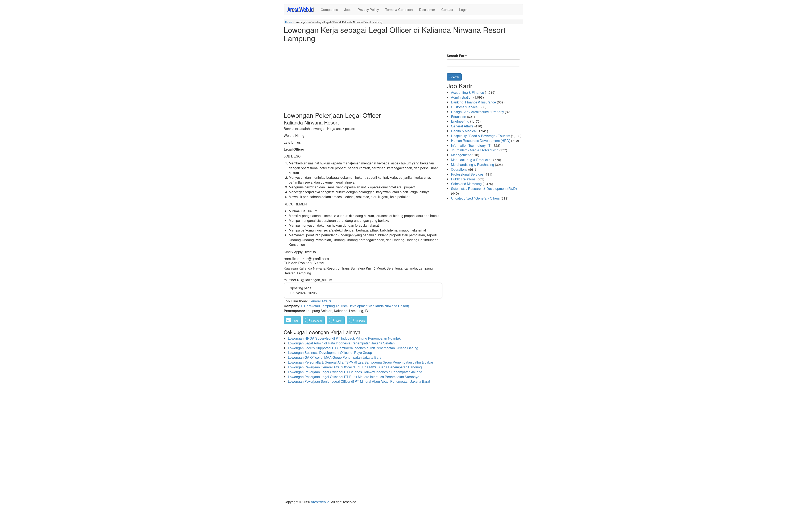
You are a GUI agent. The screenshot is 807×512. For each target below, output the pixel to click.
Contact (447, 9)
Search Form (457, 55)
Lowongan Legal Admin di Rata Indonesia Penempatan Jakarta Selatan (341, 343)
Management (461, 154)
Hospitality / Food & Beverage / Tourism (480, 135)
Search (454, 77)
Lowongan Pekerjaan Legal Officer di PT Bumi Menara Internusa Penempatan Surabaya (353, 376)
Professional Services (467, 174)
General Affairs (320, 301)
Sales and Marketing (466, 183)
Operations (459, 169)
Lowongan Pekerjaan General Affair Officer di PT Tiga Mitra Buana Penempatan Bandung (355, 367)
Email (294, 321)
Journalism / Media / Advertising (474, 150)
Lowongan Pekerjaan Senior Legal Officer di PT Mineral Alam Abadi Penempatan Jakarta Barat (359, 381)
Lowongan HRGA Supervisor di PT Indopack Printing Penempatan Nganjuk (344, 338)
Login (463, 9)
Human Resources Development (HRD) (480, 140)
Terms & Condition (399, 9)
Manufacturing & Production (471, 159)
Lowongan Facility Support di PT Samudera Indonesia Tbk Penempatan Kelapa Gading (353, 347)
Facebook (316, 321)
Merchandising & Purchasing (472, 164)
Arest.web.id (320, 501)
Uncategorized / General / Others (475, 198)
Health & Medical (464, 130)
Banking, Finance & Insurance (473, 102)
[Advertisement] (363, 81)
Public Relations (463, 179)
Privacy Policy (368, 9)
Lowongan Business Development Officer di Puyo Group (330, 352)
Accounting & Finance (467, 92)
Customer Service (464, 107)
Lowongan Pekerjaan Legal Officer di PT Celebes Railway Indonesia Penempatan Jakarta (355, 371)
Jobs (347, 9)
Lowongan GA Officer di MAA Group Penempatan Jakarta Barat (335, 357)
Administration (461, 97)
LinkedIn (359, 321)
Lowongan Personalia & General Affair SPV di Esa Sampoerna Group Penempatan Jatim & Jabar (360, 362)
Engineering (460, 121)
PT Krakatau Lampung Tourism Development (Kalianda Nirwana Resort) (355, 305)
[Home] (302, 9)
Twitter (338, 321)
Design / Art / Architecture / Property (477, 111)
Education (458, 116)
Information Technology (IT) (471, 145)
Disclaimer (427, 9)
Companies (329, 9)
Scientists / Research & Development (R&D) (484, 188)
